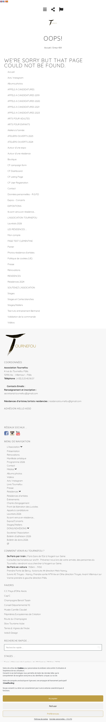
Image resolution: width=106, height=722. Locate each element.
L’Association (13, 446)
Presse (11, 264)
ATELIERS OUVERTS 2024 (20, 141)
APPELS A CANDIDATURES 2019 (23, 95)
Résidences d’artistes (17, 495)
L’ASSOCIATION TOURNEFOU (22, 217)
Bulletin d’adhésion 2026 (19, 536)
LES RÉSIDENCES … (17, 229)
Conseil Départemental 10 (17, 605)
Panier (11, 246)
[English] (1, 1)
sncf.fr (36, 559)
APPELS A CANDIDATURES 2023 (24, 112)
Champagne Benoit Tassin (17, 600)
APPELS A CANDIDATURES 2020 (24, 101)
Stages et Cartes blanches (21, 299)
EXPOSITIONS (14, 206)
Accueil (47, 48)
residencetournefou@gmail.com (65, 401)
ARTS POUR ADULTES (19, 118)
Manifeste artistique (16, 458)
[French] (4, 1)
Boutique (12, 159)
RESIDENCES (14, 275)
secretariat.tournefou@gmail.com (21, 393)
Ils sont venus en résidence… (21, 211)
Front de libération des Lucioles (22, 506)
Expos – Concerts (16, 200)
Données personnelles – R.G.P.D (60, 719)
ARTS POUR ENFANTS (19, 124)
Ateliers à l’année (16, 130)
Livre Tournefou (14, 484)
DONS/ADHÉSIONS (16, 528)
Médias (10, 469)
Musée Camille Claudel (15, 609)
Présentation (13, 451)
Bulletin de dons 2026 (17, 539)
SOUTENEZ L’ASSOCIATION (21, 287)
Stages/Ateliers (15, 305)
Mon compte (14, 235)
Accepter (53, 698)
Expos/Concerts (15, 521)
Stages (11, 293)
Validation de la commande (22, 316)
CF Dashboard (15, 171)
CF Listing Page (15, 176)
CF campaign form (17, 165)
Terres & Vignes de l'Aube (17, 628)
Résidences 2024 (16, 281)
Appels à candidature (17, 510)
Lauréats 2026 (15, 223)
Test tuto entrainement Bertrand (24, 310)
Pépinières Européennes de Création (22, 614)
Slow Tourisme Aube (14, 623)
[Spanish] (7, 1)
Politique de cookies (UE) (20, 258)
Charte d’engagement (18, 503)
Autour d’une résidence (19, 153)
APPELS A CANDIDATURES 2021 (23, 106)
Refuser (53, 706)
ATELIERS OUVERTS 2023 (20, 136)
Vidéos (11, 322)
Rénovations (14, 270)
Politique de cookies (41, 719)
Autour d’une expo (17, 147)
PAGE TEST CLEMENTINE (20, 241)
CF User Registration (18, 182)
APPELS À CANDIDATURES (21, 89)
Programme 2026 (16, 462)
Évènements (13, 499)
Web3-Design (11, 632)
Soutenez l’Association (18, 532)
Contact (12, 188)
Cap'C (7, 595)
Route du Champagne (15, 619)
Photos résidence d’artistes (21, 252)
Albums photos (15, 83)
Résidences (12, 491)
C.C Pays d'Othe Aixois (15, 591)
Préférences (53, 713)
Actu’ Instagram (15, 77)
